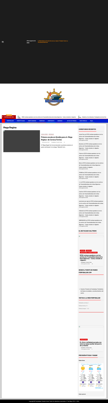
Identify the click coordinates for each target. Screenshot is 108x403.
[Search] (105, 121)
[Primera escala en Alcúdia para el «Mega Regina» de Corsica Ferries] (21, 141)
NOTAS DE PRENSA (71, 120)
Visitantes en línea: (83, 302)
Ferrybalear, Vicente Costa (56, 142)
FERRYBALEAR (10, 120)
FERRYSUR (42, 120)
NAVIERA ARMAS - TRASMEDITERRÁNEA (89, 252)
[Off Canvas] (3, 41)
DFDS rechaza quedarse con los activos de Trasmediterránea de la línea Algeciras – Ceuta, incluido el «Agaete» (49, 117)
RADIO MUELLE (83, 120)
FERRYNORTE (51, 120)
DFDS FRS (82, 250)
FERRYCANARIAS (32, 120)
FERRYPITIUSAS (21, 120)
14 (64, 142)
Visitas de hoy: (82, 305)
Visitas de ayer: (82, 308)
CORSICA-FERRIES (44, 134)
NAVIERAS (60, 120)
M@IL (91, 120)
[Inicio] (3, 121)
